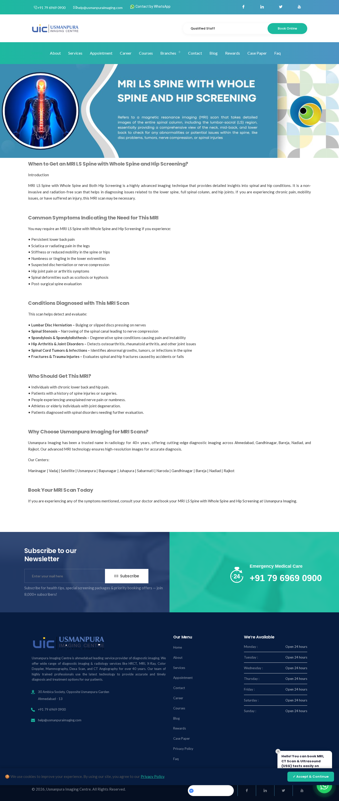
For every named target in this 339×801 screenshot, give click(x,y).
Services (75, 53)
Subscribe (129, 576)
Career (126, 53)
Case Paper (257, 53)
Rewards (232, 53)
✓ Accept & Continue (311, 776)
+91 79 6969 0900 (51, 7)
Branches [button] (168, 53)
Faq (277, 53)
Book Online (287, 28)
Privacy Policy (183, 749)
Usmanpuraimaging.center (212, 790)
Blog (213, 53)
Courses (146, 53)
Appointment (101, 53)
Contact (195, 53)
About (55, 53)
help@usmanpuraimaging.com (100, 7)
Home (37, 52)
